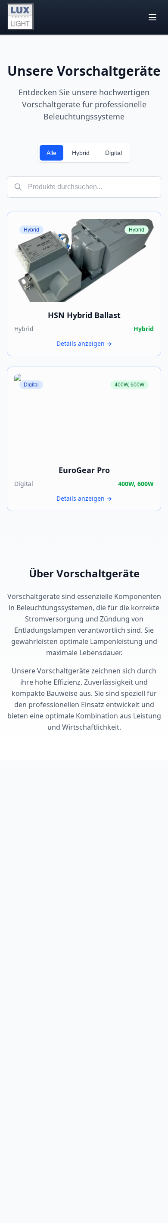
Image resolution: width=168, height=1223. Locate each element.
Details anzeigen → (84, 343)
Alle (51, 152)
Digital (113, 152)
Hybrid (81, 152)
